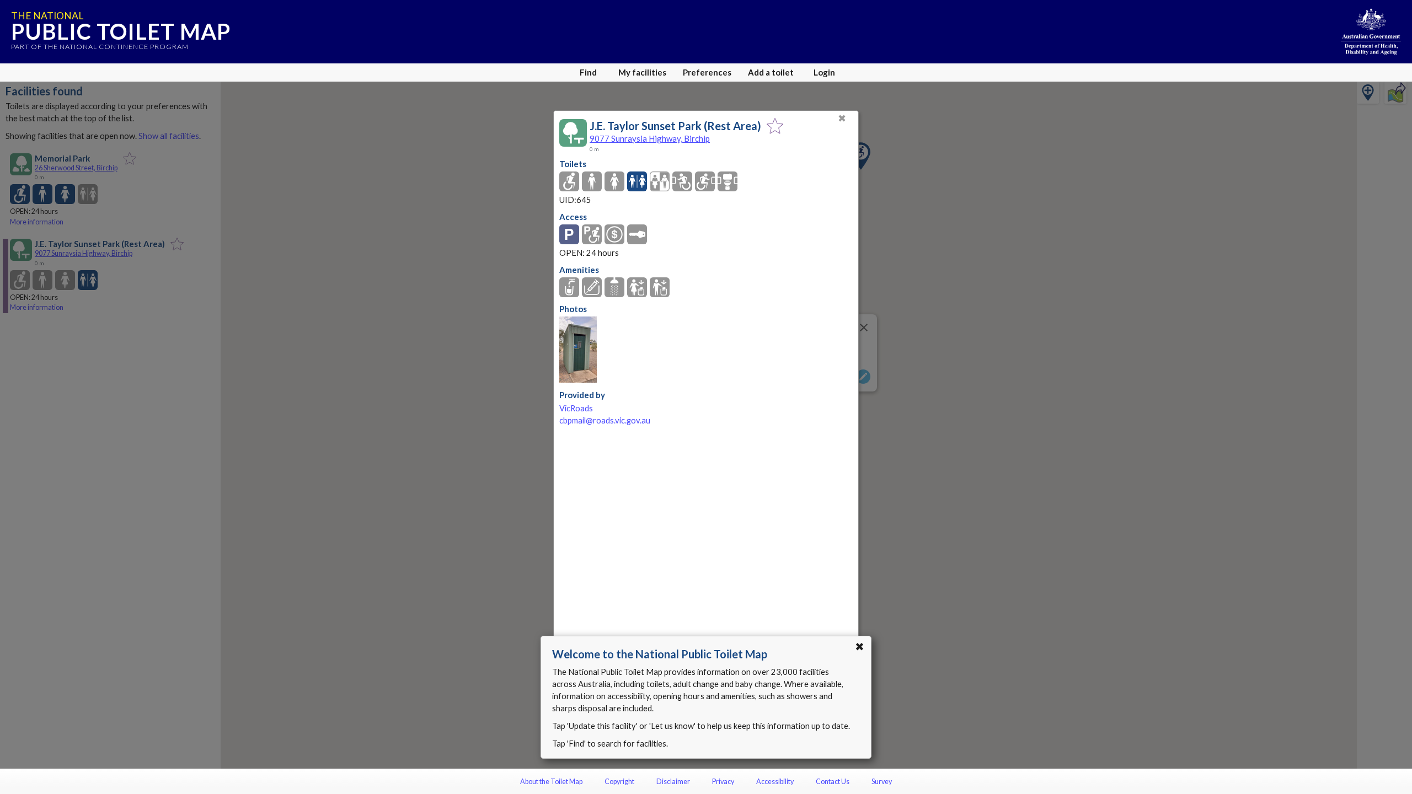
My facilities (642, 72)
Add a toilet (771, 72)
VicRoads (576, 408)
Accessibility (775, 781)
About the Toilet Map (551, 781)
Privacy (723, 781)
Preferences (707, 72)
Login (824, 72)
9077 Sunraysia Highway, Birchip (650, 138)
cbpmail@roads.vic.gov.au (604, 420)
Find (588, 72)
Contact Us (832, 781)
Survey (881, 781)
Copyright (619, 781)
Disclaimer (673, 781)
